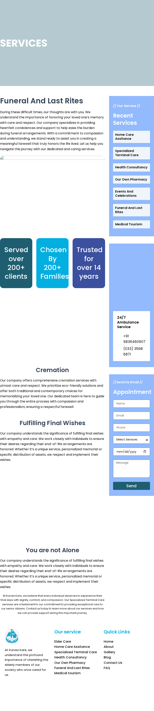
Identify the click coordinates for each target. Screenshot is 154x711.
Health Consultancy (131, 167)
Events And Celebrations (126, 193)
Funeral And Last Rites (128, 210)
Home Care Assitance (124, 136)
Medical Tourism (128, 224)
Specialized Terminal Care (127, 153)
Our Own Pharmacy (131, 179)
